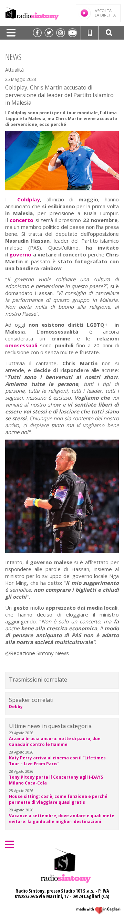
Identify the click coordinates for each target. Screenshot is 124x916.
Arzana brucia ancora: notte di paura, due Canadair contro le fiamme (55, 741)
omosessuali (21, 345)
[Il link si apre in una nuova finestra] (37, 32)
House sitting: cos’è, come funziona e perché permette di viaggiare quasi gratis (58, 799)
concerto (21, 220)
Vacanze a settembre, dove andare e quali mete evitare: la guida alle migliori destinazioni (61, 818)
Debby (16, 706)
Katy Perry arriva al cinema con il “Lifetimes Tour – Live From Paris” (57, 761)
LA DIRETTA (105, 13)
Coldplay (28, 199)
